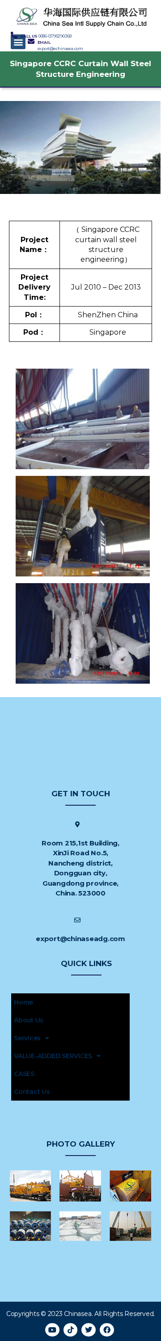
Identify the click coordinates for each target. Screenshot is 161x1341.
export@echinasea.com (60, 48)
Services (27, 1038)
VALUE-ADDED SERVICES (53, 1056)
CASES (24, 1074)
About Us (28, 1020)
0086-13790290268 (55, 36)
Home (23, 1002)
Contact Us (32, 1092)
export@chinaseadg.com (80, 938)
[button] (18, 41)
